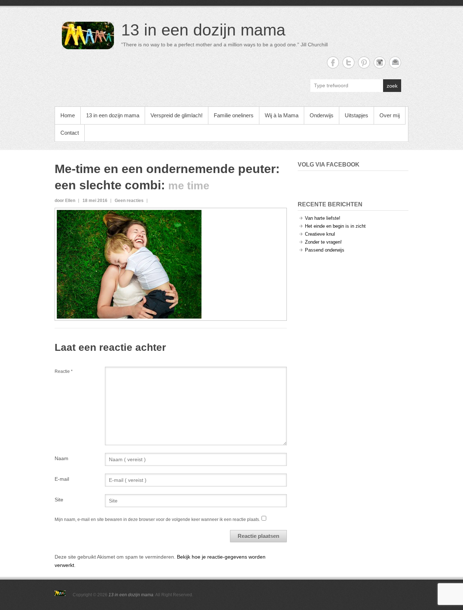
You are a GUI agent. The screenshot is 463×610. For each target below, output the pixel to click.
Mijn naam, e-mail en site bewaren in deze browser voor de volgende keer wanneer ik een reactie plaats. (157, 519)
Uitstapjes (356, 115)
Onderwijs (322, 115)
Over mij (389, 115)
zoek (392, 86)
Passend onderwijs (324, 250)
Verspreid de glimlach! (176, 115)
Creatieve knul (320, 234)
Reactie (64, 371)
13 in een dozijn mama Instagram (380, 62)
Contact (69, 133)
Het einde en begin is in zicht (335, 226)
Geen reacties (129, 200)
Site (59, 499)
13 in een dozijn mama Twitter (348, 62)
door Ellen (65, 200)
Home (67, 115)
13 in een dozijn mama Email (395, 62)
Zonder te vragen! (323, 242)
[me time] (129, 214)
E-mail (62, 479)
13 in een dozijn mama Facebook (333, 62)
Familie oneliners (234, 115)
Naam (61, 458)
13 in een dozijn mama (203, 30)
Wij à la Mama (281, 115)
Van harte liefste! (322, 218)
